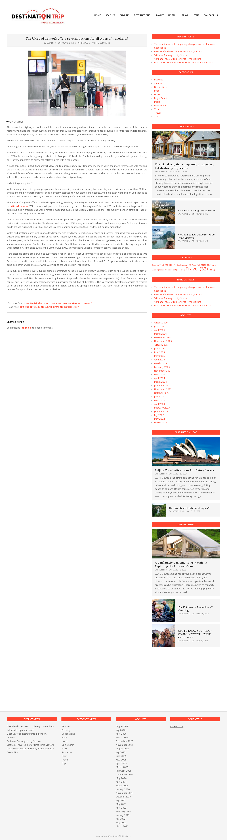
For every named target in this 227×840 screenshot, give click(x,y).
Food (157, 90)
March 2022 (160, 422)
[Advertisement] (178, 676)
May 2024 (159, 374)
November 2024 (163, 370)
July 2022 (159, 415)
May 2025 (159, 355)
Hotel (157, 94)
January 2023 (161, 411)
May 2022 (159, 418)
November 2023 (163, 389)
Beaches (158, 79)
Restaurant (160, 105)
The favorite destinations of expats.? (189, 508)
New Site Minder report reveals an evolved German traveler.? (58, 303)
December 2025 (163, 337)
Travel (84, 42)
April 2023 (159, 403)
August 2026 (161, 322)
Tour (156, 109)
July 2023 (159, 396)
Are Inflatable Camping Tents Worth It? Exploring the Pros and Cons (181, 564)
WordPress (126, 836)
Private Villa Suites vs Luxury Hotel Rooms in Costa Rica (183, 62)
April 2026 (159, 329)
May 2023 (159, 400)
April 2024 (159, 378)
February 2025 (162, 366)
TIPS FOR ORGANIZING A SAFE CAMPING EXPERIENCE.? (49, 306)
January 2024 (161, 385)
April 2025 (159, 359)
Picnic (157, 101)
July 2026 (159, 326)
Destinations (161, 86)
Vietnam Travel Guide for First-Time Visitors (177, 58)
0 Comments (104, 42)
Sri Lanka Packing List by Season (171, 55)
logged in (26, 327)
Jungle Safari (160, 98)
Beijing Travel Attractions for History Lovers (184, 470)
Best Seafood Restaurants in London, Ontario (178, 51)
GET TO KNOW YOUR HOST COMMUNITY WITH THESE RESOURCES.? (195, 634)
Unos (110, 836)
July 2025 (159, 348)
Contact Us (176, 726)
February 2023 (162, 407)
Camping (158, 83)
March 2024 (160, 381)
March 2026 (160, 333)
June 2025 (159, 352)
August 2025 (161, 344)
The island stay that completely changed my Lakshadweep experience (184, 166)
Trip (156, 116)
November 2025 (163, 341)
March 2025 (160, 363)
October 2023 (161, 392)
